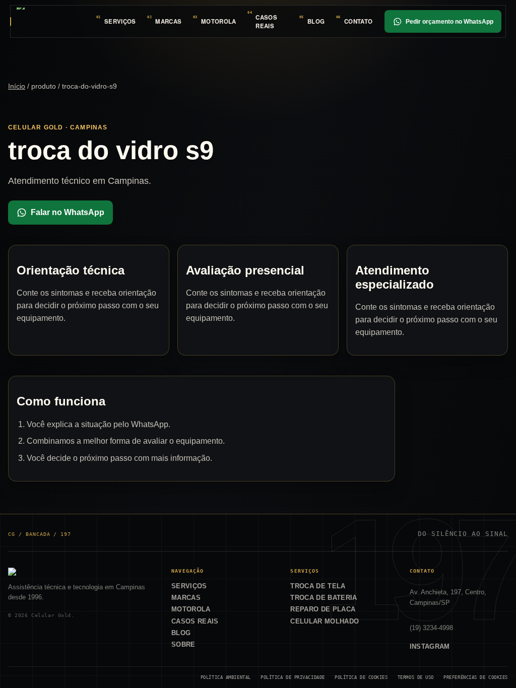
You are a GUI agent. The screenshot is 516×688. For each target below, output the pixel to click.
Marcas (168, 21)
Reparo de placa (322, 609)
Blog (316, 21)
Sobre (183, 644)
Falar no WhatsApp (67, 212)
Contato (358, 21)
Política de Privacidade (293, 677)
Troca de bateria (323, 597)
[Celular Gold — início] (50, 21)
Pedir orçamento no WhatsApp (449, 21)
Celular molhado (324, 621)
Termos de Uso (416, 677)
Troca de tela (317, 586)
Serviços (120, 21)
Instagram (430, 646)
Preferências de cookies (475, 677)
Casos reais (266, 21)
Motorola (218, 21)
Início (16, 86)
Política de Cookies (361, 677)
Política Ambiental (226, 677)
